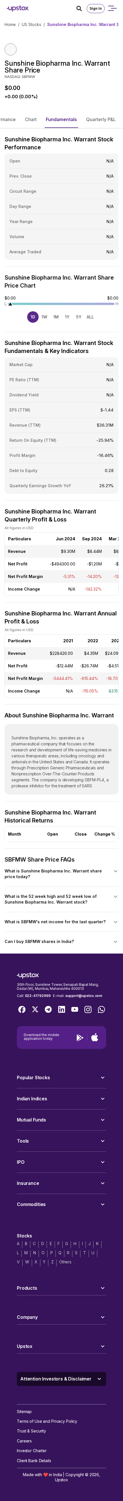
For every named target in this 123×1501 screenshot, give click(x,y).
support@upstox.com (83, 996)
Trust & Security (31, 1430)
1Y (67, 316)
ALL (90, 316)
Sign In (96, 8)
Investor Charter (32, 1450)
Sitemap (24, 1411)
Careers (24, 1440)
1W (44, 316)
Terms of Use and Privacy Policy (47, 1421)
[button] (31, 119)
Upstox (61, 1479)
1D (33, 316)
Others (65, 1261)
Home (10, 24)
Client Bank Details (34, 1460)
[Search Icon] (81, 8)
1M (56, 316)
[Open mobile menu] (112, 9)
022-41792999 (38, 996)
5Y (79, 316)
